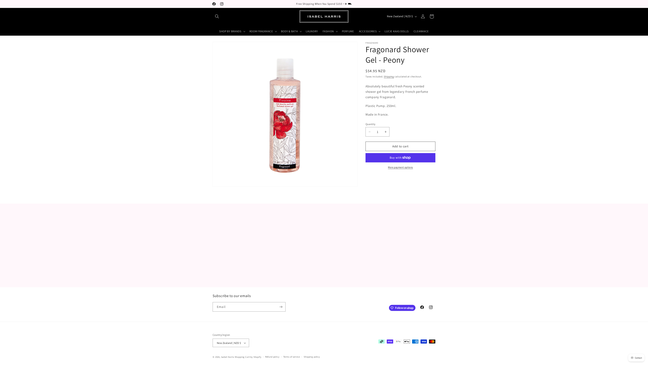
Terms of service (291, 356)
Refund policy (272, 356)
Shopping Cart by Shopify (248, 357)
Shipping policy (312, 356)
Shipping (389, 76)
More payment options (400, 167)
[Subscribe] (280, 307)
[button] (217, 16)
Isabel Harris (227, 357)
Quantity (370, 124)
